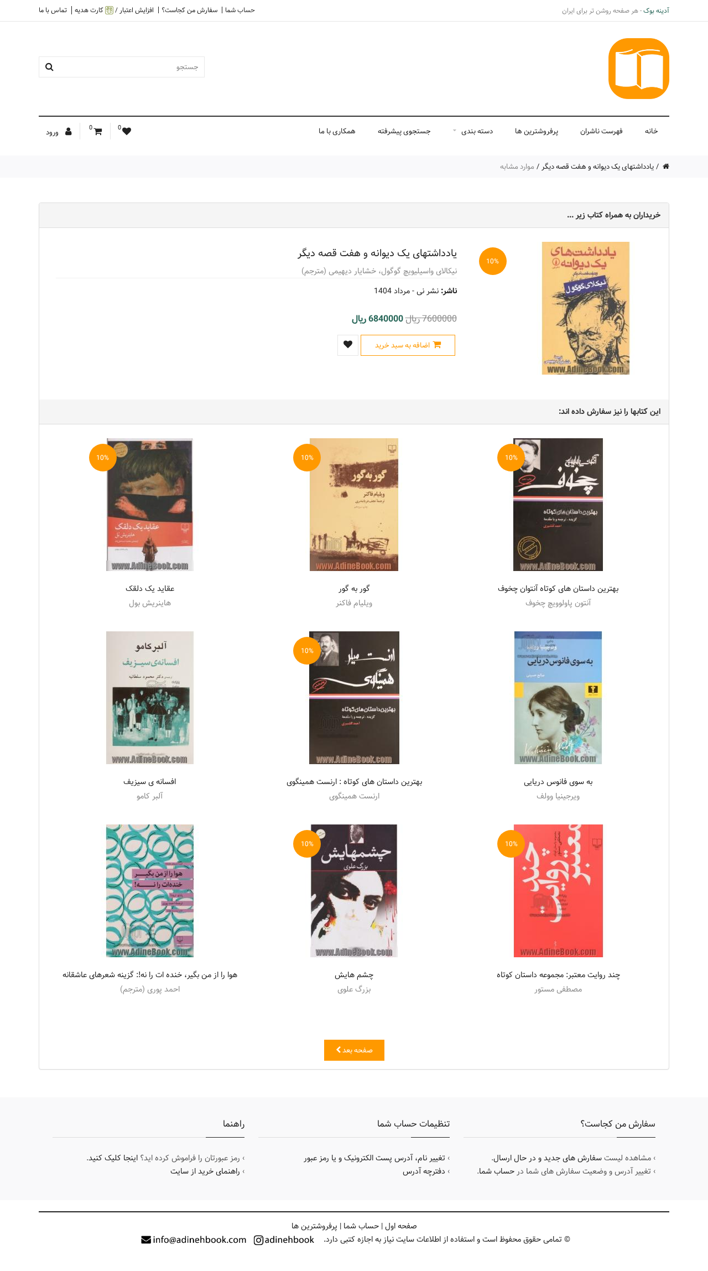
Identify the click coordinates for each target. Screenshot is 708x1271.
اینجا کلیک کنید (113, 1158)
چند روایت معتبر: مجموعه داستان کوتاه (558, 975)
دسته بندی (477, 131)
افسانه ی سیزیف (149, 781)
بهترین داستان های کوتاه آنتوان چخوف (558, 588)
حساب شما (240, 10)
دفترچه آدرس (424, 1171)
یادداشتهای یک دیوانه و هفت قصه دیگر (598, 166)
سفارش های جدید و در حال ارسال (547, 1158)
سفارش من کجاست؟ (189, 10)
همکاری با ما (337, 131)
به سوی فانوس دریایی (558, 781)
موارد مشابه (517, 166)
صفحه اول (401, 1226)
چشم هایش (354, 975)
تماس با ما (53, 10)
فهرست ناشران (601, 131)
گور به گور (354, 588)
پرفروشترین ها (536, 131)
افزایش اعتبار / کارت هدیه (114, 10)
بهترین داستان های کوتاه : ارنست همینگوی (354, 781)
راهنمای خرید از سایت (205, 1171)
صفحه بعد (357, 1050)
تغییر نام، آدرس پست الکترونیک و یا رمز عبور (374, 1158)
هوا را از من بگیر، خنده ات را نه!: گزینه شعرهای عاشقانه (150, 975)
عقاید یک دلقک (150, 588)
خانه (651, 131)
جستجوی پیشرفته (404, 131)
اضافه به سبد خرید (402, 345)
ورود (53, 132)
